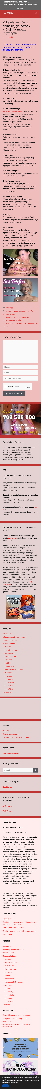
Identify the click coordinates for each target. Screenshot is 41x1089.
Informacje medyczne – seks (14, 637)
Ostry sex (8, 673)
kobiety (9, 311)
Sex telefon (7, 692)
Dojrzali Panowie (10, 650)
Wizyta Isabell (8, 934)
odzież (24, 311)
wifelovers (8, 806)
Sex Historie (9, 683)
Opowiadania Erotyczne (13, 670)
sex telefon (12, 538)
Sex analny (8, 679)
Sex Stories (7, 787)
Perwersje (8, 676)
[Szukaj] (35, 770)
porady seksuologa (10, 640)
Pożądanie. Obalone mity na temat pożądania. (16, 1020)
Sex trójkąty (9, 689)
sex (13, 314)
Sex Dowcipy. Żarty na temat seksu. (16, 737)
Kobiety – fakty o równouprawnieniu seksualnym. (16, 1025)
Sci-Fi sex (8, 811)
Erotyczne (8, 660)
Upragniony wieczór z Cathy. (14, 928)
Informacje (10, 308)
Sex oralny (8, 686)
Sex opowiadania (9, 644)
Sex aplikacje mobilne (11, 734)
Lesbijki (7, 663)
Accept (5, 1086)
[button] (36, 13)
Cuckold (7, 647)
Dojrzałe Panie (9, 653)
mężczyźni (16, 311)
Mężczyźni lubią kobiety (12, 111)
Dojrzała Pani (8, 919)
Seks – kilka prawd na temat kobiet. (16, 1015)
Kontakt (6, 731)
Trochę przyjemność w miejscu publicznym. (19, 931)
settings (14, 1082)
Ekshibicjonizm (10, 657)
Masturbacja (9, 666)
